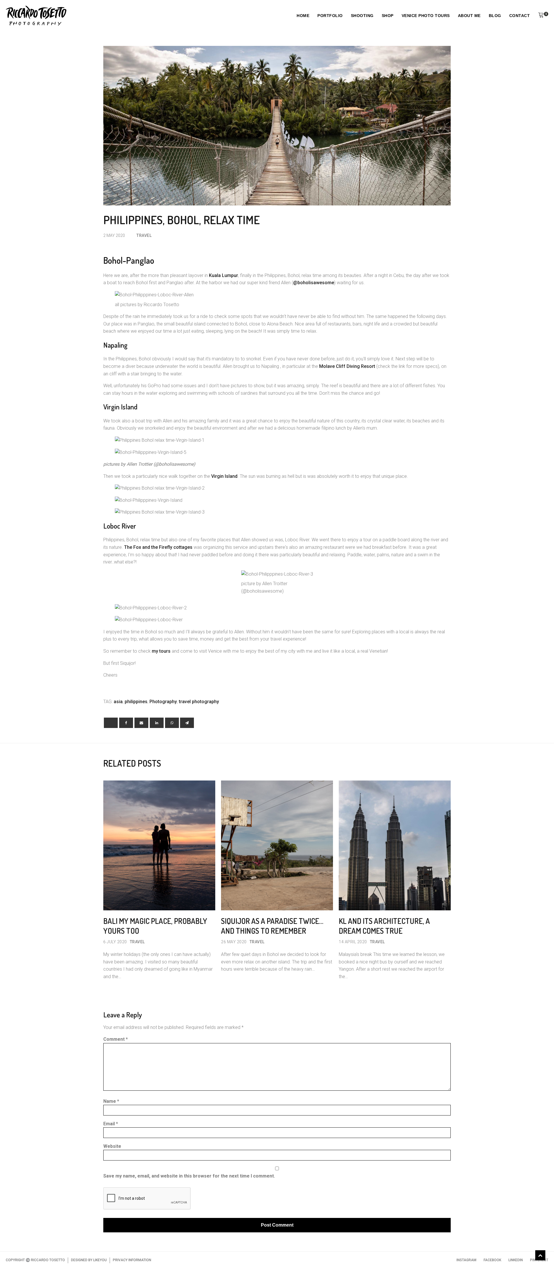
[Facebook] (126, 723)
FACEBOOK (492, 1260)
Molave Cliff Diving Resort (347, 366)
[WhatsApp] (172, 723)
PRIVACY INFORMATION (132, 1260)
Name (111, 1101)
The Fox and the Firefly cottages (158, 547)
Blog (495, 15)
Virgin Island (224, 476)
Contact (519, 15)
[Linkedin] (157, 723)
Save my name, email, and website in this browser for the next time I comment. (189, 1176)
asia (118, 701)
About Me (469, 15)
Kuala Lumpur (223, 275)
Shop (388, 15)
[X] (111, 723)
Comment (115, 1039)
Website (112, 1146)
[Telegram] (187, 723)
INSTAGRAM (466, 1260)
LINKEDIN (515, 1260)
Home (303, 15)
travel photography (199, 701)
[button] (541, 16)
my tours (161, 651)
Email (110, 1123)
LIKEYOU (100, 1260)
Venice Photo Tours (426, 15)
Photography (163, 701)
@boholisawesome (313, 282)
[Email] (141, 723)
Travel (143, 235)
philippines (136, 701)
